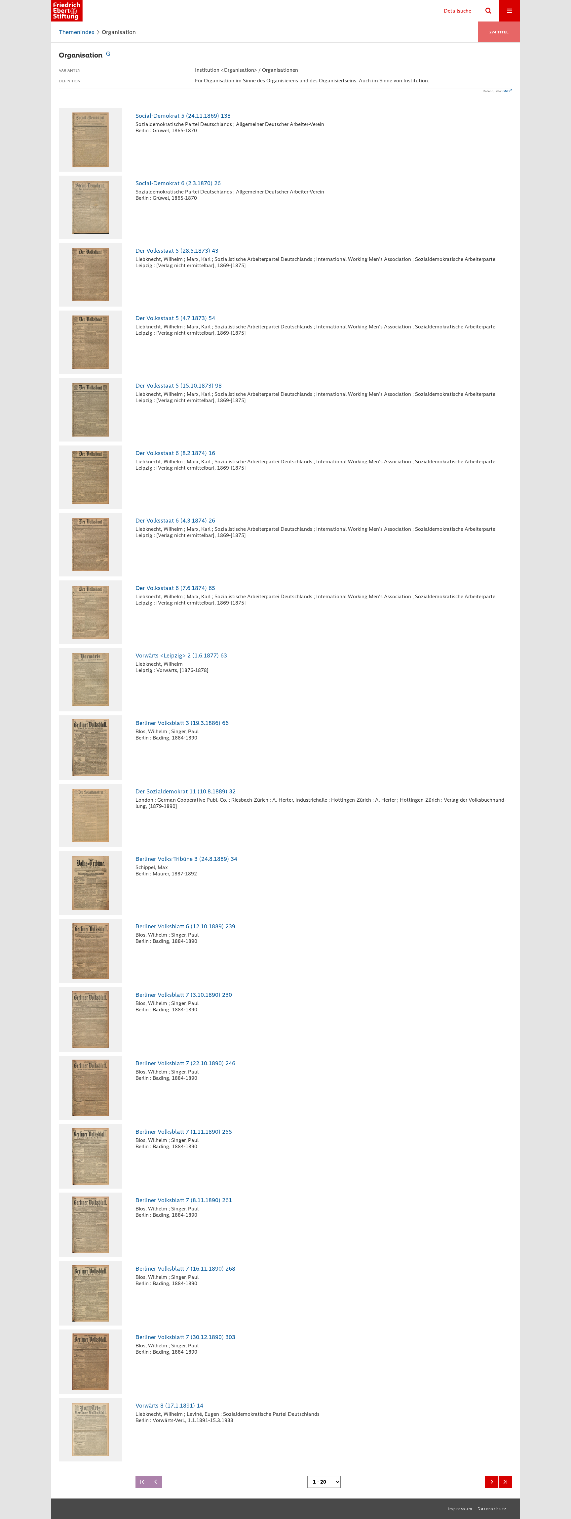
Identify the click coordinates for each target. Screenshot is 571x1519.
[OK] (488, 10)
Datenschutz (492, 1508)
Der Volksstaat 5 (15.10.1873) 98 (178, 385)
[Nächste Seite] (491, 1482)
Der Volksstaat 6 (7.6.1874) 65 (175, 588)
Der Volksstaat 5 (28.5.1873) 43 (176, 250)
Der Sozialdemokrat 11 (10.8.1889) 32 (185, 791)
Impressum (460, 1508)
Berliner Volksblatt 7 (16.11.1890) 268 (185, 1268)
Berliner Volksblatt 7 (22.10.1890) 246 (185, 1063)
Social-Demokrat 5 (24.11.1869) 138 (183, 115)
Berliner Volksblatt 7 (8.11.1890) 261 (183, 1200)
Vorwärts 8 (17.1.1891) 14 (169, 1405)
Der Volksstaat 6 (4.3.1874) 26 (175, 520)
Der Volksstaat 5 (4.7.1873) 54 (175, 318)
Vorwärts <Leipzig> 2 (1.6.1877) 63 (181, 655)
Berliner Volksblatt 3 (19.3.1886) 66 (182, 723)
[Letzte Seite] (505, 1482)
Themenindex (77, 32)
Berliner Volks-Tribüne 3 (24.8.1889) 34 (186, 859)
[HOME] (67, 10)
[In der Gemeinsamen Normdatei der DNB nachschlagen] (108, 55)
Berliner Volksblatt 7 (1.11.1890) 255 (183, 1131)
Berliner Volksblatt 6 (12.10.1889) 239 (185, 926)
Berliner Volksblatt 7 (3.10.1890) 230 (183, 994)
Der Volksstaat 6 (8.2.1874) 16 (175, 453)
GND (506, 91)
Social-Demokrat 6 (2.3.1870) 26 (178, 183)
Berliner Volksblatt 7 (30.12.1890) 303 (185, 1337)
